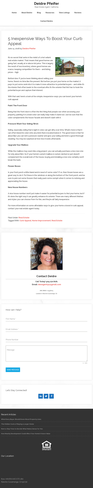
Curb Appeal (25, 221)
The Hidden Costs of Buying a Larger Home (17, 424)
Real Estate (24, 218)
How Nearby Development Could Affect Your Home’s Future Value (25, 433)
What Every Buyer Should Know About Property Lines (21, 419)
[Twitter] (46, 396)
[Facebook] (51, 396)
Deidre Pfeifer (46, 3)
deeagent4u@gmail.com (49, 284)
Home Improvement (41, 221)
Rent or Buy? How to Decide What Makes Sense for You (22, 429)
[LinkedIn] (40, 396)
